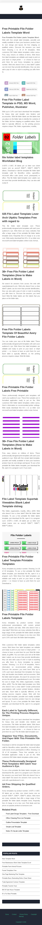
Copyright (34, 914)
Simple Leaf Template (13, 827)
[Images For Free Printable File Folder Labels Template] (21, 600)
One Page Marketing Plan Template (13, 874)
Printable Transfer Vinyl (9, 886)
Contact (14, 914)
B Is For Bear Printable (9, 894)
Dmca (7, 914)
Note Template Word (8, 859)
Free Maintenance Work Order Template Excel (16, 862)
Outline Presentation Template (16, 822)
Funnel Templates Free (9, 870)
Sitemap (21, 916)
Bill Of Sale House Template (11, 890)
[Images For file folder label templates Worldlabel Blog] (21, 143)
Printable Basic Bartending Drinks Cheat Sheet (16, 878)
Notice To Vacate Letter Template (17, 831)
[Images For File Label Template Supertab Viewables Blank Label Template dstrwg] (21, 484)
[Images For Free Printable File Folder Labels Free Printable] (21, 373)
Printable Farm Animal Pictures (12, 866)
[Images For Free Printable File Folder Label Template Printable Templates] (21, 542)
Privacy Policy (24, 914)
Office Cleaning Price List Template (18, 818)
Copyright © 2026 (21, 922)
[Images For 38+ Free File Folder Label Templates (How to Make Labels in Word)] (21, 257)
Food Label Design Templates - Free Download (22, 814)
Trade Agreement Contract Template (13, 882)
